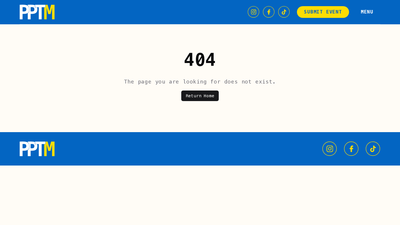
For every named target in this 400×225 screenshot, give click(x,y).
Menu (367, 12)
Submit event (323, 12)
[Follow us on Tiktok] (284, 12)
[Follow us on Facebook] (269, 12)
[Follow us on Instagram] (253, 12)
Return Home (200, 95)
